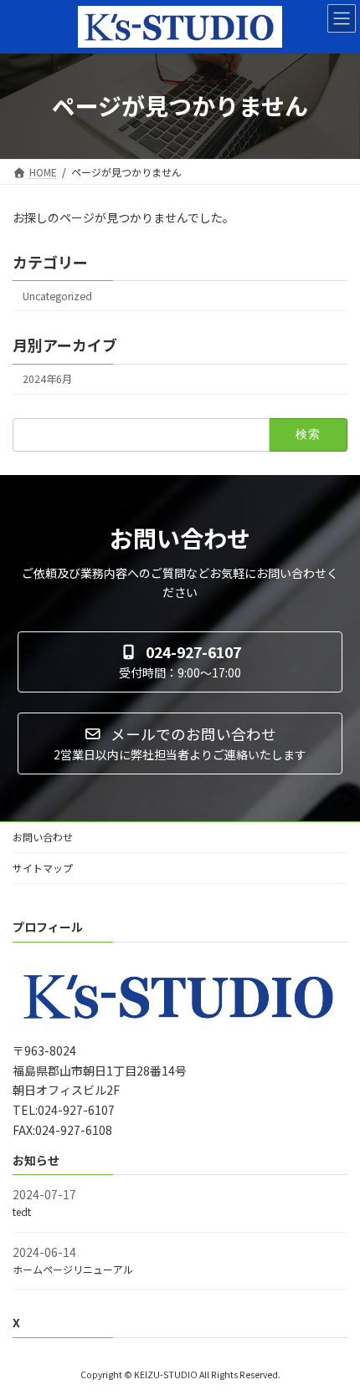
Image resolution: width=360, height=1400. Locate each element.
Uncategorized (57, 296)
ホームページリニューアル (73, 1269)
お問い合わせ (43, 837)
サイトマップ (43, 868)
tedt (22, 1211)
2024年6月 (47, 378)
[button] (180, 662)
